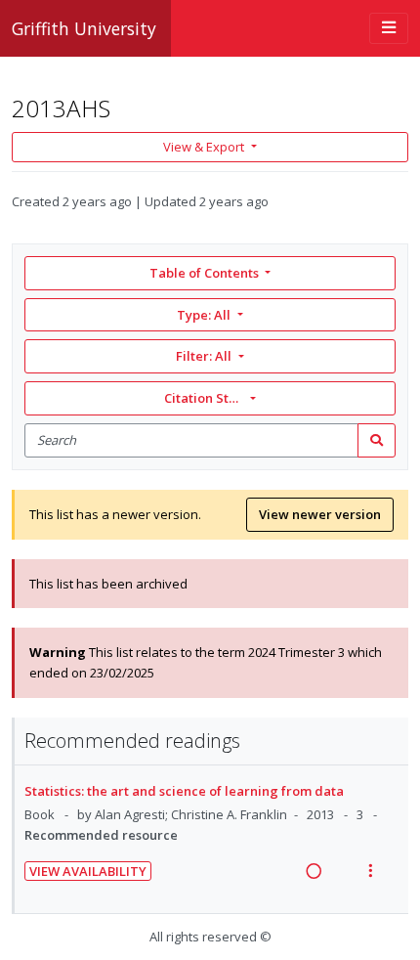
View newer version (320, 514)
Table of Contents (204, 273)
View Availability (88, 871)
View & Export (203, 146)
